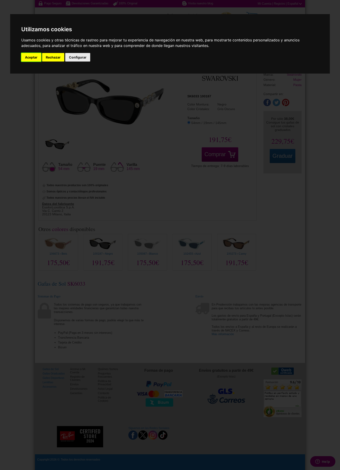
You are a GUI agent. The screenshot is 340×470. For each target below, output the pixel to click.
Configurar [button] (78, 57)
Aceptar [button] (31, 57)
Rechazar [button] (53, 57)
